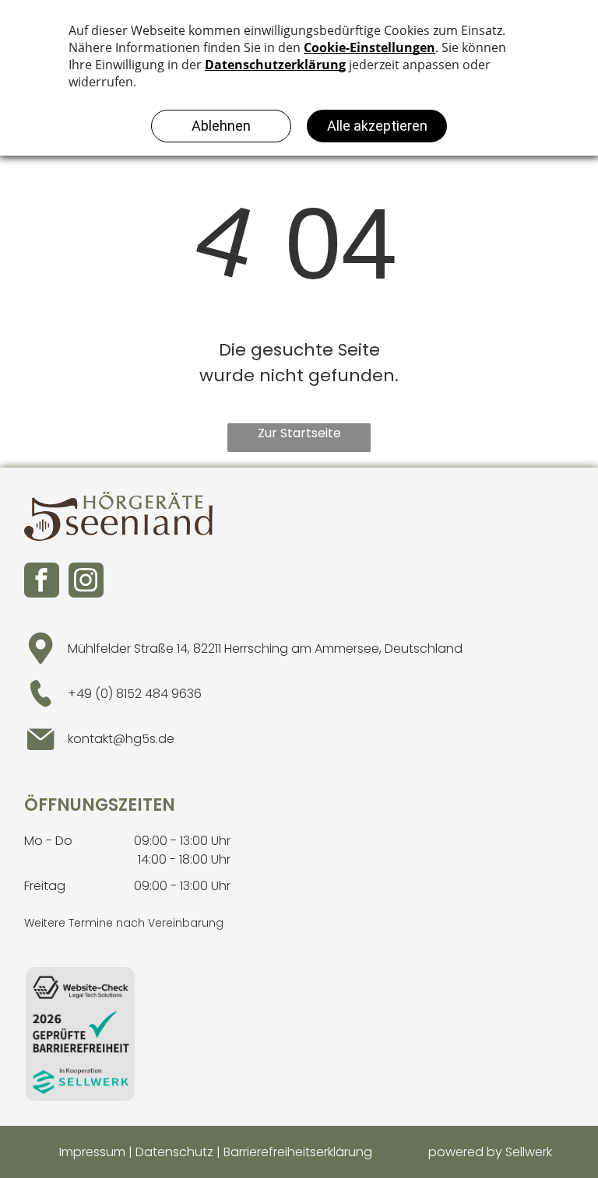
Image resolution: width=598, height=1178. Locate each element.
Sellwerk (528, 1152)
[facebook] (41, 580)
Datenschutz (174, 1152)
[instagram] (86, 580)
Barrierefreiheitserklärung (297, 1152)
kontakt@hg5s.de (121, 739)
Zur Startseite (299, 433)
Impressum (92, 1152)
